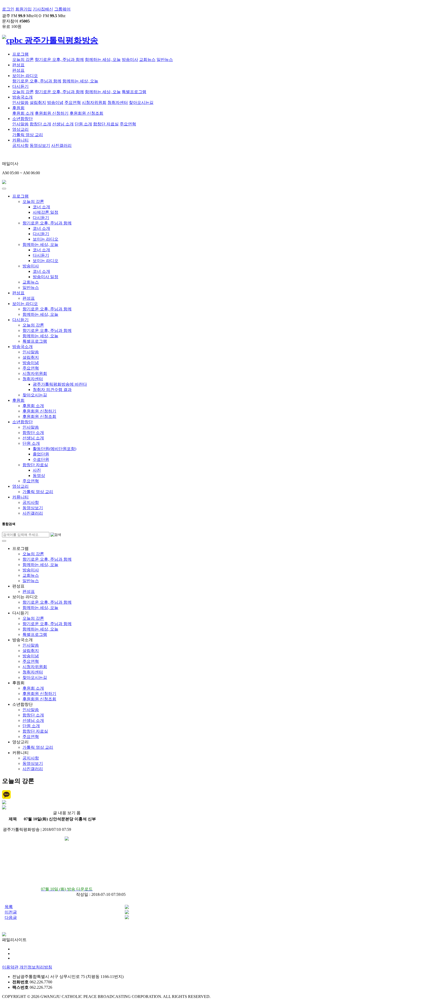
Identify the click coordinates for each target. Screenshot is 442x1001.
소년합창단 (22, 118)
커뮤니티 (20, 140)
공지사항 (20, 145)
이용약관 (10, 967)
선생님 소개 (63, 124)
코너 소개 (41, 207)
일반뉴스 (165, 59)
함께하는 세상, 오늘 (103, 59)
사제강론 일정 (45, 212)
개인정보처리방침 (35, 967)
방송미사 (130, 59)
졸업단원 (41, 454)
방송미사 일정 (45, 277)
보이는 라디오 (25, 75)
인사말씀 (20, 102)
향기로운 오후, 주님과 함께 (59, 59)
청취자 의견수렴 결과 (52, 389)
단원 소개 (83, 124)
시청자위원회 (94, 102)
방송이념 (55, 102)
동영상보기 (40, 145)
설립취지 (38, 102)
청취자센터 (117, 102)
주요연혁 (72, 102)
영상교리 (20, 129)
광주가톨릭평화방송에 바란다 (60, 384)
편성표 (18, 65)
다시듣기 (20, 86)
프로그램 (20, 54)
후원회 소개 (23, 113)
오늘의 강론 (23, 59)
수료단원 (41, 459)
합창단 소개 (40, 124)
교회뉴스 (147, 59)
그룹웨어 (62, 9)
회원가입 (23, 9)
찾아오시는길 (141, 102)
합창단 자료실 (106, 124)
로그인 (8, 9)
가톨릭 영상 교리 (27, 135)
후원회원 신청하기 (52, 113)
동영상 (39, 475)
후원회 (18, 108)
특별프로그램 (134, 92)
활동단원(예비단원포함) (54, 449)
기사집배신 (43, 9)
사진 (37, 470)
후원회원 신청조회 (86, 113)
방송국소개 (22, 97)
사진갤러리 (61, 145)
